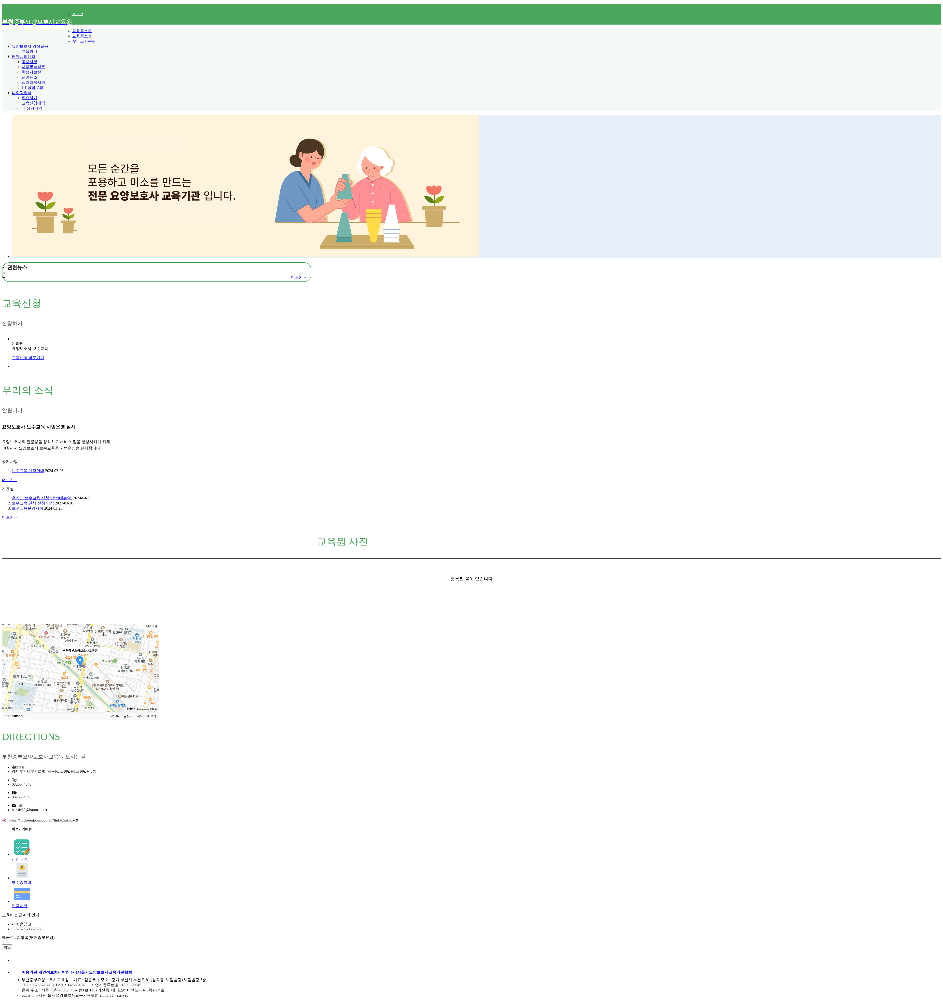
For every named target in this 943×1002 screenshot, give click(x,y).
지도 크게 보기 (146, 716)
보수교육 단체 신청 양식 (33, 503)
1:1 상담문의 (32, 87)
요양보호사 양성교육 (30, 46)
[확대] (153, 659)
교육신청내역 (33, 103)
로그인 (77, 14)
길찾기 (128, 716)
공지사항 (29, 62)
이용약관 (29, 972)
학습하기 (29, 98)
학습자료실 (31, 72)
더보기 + (298, 277)
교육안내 (29, 51)
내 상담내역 (32, 108)
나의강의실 (21, 93)
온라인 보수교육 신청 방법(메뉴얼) (42, 498)
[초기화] (153, 676)
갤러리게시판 (33, 82)
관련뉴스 (29, 77)
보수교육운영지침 (27, 508)
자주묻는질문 (33, 67)
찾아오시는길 (84, 41)
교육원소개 (82, 31)
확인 (7, 947)
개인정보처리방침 (54, 972)
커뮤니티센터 (23, 57)
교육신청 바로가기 (28, 358)
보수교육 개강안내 (28, 471)
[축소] (153, 667)
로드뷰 (114, 716)
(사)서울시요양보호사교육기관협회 (101, 972)
